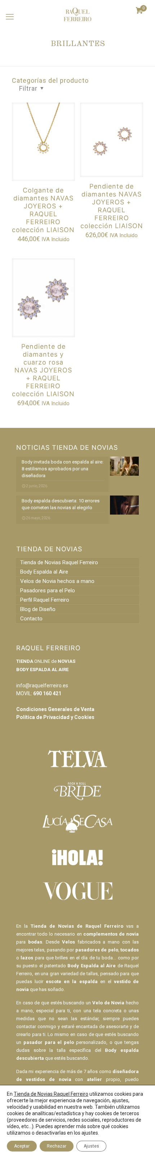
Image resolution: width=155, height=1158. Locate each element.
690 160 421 (47, 693)
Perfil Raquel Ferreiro (44, 600)
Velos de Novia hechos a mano (57, 581)
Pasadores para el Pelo (47, 590)
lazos (27, 957)
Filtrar (28, 88)
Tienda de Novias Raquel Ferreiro (59, 562)
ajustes (89, 1133)
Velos (68, 942)
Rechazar (56, 1146)
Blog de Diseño (38, 609)
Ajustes (91, 1146)
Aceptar (22, 1146)
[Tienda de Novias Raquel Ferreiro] (77, 11)
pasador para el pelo (48, 1042)
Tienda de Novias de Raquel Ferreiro (77, 926)
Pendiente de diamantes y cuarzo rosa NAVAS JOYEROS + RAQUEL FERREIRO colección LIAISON (43, 370)
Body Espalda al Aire (44, 572)
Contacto (31, 618)
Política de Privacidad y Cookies (55, 717)
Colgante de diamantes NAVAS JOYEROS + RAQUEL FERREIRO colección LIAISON (43, 210)
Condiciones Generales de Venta (55, 709)
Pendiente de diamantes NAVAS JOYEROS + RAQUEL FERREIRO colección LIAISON (111, 206)
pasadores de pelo (96, 950)
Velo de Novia (108, 1002)
